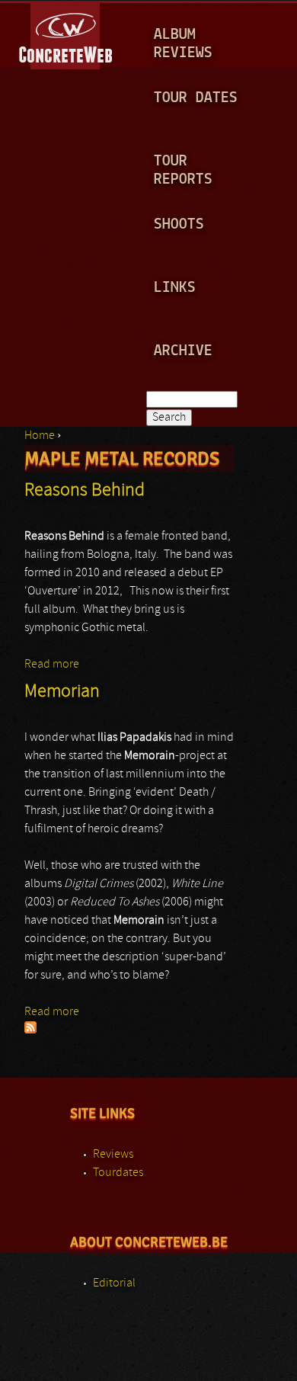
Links (175, 288)
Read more (51, 664)
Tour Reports (183, 170)
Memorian (62, 692)
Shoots (179, 224)
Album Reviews (183, 44)
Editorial (114, 1283)
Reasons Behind (84, 491)
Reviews (113, 1155)
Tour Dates (196, 98)
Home (39, 436)
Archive (183, 351)
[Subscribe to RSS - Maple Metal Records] (30, 1030)
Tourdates (118, 1173)
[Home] (66, 33)
